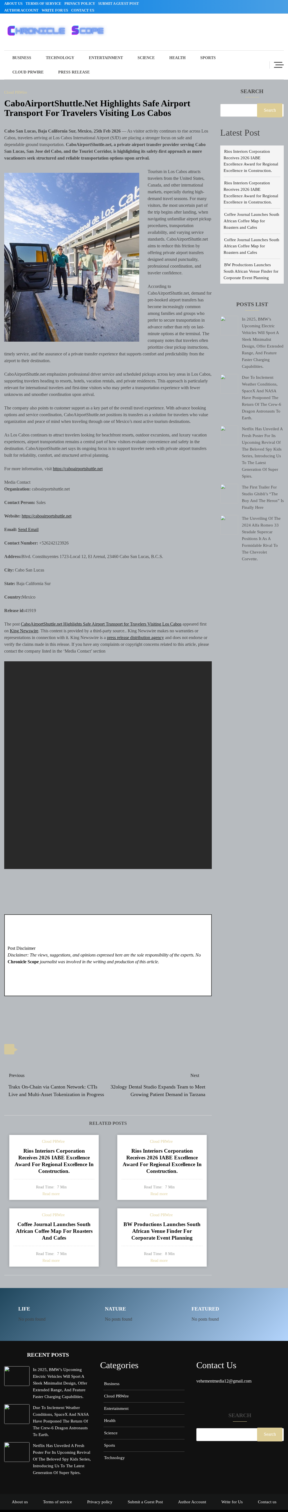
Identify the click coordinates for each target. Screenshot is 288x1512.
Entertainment (106, 58)
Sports (208, 58)
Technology (60, 58)
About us (13, 3)
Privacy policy (79, 3)
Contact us (82, 10)
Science (146, 58)
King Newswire (24, 630)
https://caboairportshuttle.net (78, 468)
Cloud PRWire (28, 72)
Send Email (28, 529)
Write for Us (55, 10)
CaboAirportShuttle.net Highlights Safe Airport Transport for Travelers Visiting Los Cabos (101, 624)
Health (177, 58)
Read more (51, 1194)
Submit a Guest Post (118, 3)
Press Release (74, 72)
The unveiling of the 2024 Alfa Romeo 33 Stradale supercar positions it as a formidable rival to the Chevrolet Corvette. (261, 538)
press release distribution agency (135, 637)
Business (21, 58)
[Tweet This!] (25, 1050)
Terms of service (43, 3)
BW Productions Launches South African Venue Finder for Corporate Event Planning (251, 271)
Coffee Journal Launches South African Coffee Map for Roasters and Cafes (251, 221)
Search (252, 91)
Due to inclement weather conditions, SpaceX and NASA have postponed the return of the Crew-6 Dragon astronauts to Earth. (261, 397)
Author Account (21, 10)
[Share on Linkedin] (51, 1050)
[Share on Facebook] (38, 1050)
